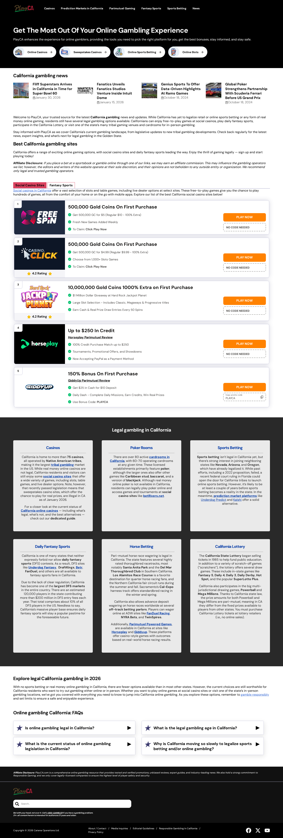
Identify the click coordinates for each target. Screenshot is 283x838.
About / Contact (97, 828)
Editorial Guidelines (143, 828)
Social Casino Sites (29, 185)
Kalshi (237, 500)
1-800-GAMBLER (54, 813)
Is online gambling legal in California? (59, 727)
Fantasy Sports (61, 185)
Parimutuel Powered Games (150, 624)
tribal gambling (62, 465)
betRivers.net (153, 496)
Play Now (244, 217)
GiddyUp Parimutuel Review (89, 380)
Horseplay (119, 632)
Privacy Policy (95, 832)
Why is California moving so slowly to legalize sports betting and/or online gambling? (202, 746)
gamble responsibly (255, 695)
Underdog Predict (213, 500)
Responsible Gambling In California (178, 828)
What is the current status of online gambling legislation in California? (68, 746)
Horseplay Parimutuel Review (90, 337)
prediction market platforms (235, 496)
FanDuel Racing (158, 613)
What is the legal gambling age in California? (195, 727)
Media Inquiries (119, 828)
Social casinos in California (32, 190)
